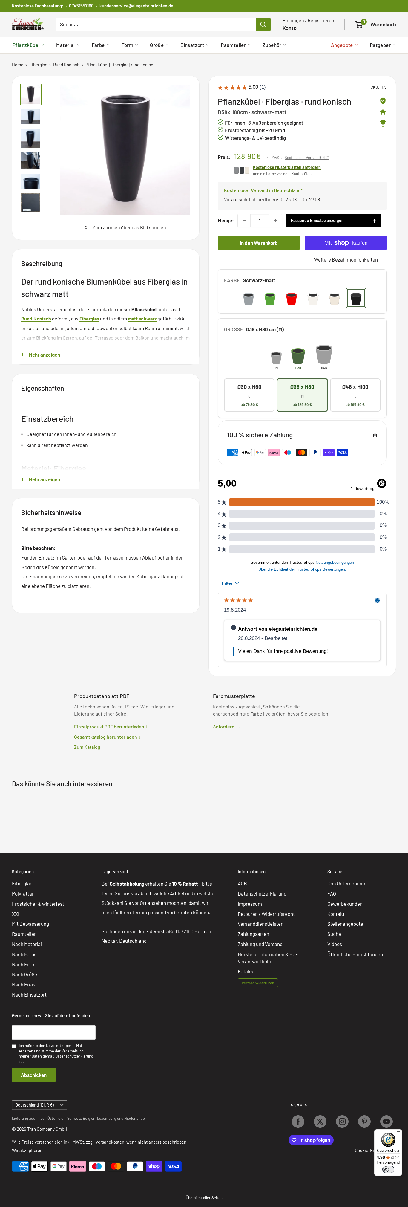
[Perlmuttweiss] (334, 298)
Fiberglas (38, 64)
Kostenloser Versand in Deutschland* (263, 190)
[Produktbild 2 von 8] (31, 117)
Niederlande (134, 1118)
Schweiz (74, 1118)
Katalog (246, 971)
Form (128, 45)
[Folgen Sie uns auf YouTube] (386, 1121)
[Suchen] (263, 24)
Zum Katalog (90, 747)
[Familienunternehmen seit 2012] (383, 112)
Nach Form (24, 964)
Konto (290, 28)
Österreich (56, 1118)
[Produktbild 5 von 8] (31, 181)
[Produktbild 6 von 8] (31, 203)
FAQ (331, 893)
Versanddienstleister (260, 924)
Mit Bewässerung (30, 924)
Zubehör (272, 45)
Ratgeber (380, 45)
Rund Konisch (66, 64)
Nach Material (27, 944)
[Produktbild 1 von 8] (31, 94)
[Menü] (398, 1132)
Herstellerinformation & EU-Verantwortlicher (268, 957)
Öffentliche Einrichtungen (355, 954)
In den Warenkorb (259, 243)
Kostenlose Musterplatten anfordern (287, 167)
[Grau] (248, 298)
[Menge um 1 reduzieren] (244, 220)
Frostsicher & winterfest (38, 904)
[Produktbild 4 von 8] (31, 161)
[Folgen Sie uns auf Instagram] (342, 1121)
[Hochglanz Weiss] (313, 298)
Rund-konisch (36, 318)
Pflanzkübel (26, 45)
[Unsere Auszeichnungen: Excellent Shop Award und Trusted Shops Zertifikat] (383, 123)
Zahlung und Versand (260, 944)
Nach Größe (24, 974)
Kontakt (336, 914)
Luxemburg (106, 1118)
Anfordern (226, 726)
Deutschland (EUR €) (34, 1104)
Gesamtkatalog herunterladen (107, 737)
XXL (16, 914)
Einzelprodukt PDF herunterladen (111, 726)
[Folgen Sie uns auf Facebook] (298, 1121)
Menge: (226, 220)
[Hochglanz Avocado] (270, 298)
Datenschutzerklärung (262, 893)
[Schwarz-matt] (356, 298)
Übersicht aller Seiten (204, 1197)
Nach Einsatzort (29, 994)
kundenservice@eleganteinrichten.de (136, 5)
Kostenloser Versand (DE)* (307, 157)
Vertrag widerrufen (258, 982)
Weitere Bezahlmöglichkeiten (346, 259)
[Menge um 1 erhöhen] (275, 220)
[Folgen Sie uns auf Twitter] (320, 1121)
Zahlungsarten (253, 934)
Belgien (89, 1118)
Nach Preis (23, 984)
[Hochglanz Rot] (291, 298)
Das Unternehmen (346, 883)
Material (65, 45)
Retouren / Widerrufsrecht (266, 914)
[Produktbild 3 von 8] (31, 138)
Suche (334, 934)
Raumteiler (233, 45)
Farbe (98, 45)
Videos (334, 944)
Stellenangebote (345, 924)
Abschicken (34, 1075)
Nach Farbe (24, 954)
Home (17, 64)
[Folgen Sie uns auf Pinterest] (364, 1121)
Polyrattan (23, 893)
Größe (157, 45)
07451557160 (81, 5)
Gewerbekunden (345, 904)
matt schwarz (142, 318)
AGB (242, 883)
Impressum (250, 904)
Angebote (342, 45)
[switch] (388, 1169)
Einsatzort (192, 45)
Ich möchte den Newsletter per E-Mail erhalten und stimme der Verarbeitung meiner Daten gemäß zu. (56, 1053)
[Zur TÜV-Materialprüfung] (383, 101)
